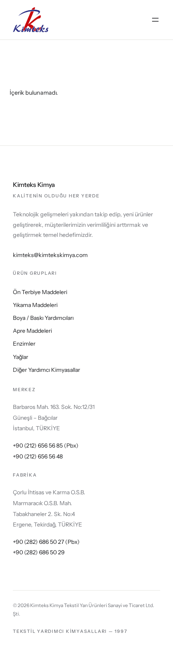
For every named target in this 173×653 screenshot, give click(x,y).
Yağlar (20, 357)
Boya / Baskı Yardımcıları (43, 317)
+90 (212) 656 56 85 (38, 445)
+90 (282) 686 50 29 (39, 552)
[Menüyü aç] (155, 20)
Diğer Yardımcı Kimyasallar (46, 369)
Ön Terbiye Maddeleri (40, 292)
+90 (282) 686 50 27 (38, 541)
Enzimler (24, 343)
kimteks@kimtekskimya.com (50, 255)
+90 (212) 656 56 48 (38, 456)
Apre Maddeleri (32, 330)
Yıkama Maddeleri (35, 305)
